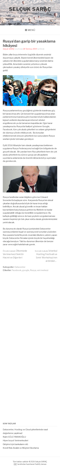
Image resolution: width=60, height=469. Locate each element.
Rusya (33, 270)
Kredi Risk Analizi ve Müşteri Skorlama (21, 448)
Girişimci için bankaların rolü (15, 444)
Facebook (16, 270)
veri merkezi (42, 270)
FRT (15, 464)
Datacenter (20, 267)
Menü (31, 30)
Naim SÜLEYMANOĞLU (14, 437)
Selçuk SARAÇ (30, 9)
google (25, 270)
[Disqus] (30, 308)
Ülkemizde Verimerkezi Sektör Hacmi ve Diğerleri (15, 254)
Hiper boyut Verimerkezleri (15, 440)
